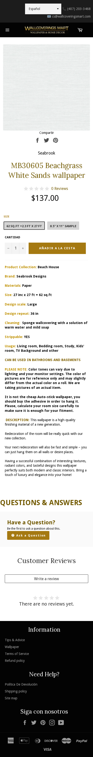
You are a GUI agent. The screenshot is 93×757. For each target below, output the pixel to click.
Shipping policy (16, 691)
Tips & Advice (15, 640)
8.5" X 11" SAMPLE (63, 226)
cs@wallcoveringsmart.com (69, 16)
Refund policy (15, 661)
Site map (11, 698)
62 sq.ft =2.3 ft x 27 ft (24, 226)
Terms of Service (17, 654)
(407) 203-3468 (76, 9)
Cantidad (12, 237)
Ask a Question (30, 535)
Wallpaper (12, 647)
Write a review (46, 579)
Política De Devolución (21, 684)
